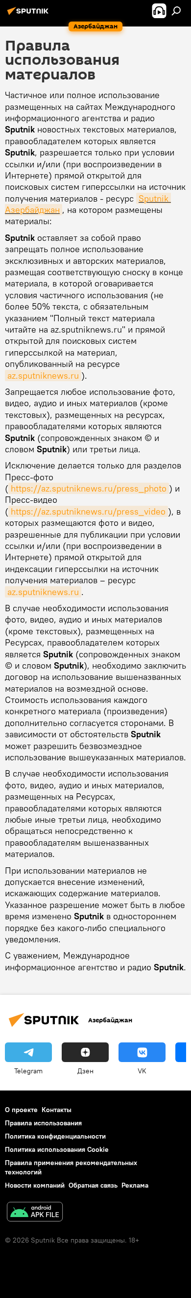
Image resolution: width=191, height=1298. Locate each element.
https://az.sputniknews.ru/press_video (88, 511)
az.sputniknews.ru (43, 375)
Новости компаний (35, 1185)
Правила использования (43, 1122)
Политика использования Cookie (57, 1149)
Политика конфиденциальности (55, 1136)
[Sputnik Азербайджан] (29, 14)
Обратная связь (93, 1185)
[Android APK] (34, 1213)
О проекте (21, 1109)
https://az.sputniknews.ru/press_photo (89, 488)
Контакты (57, 1109)
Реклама (134, 1185)
